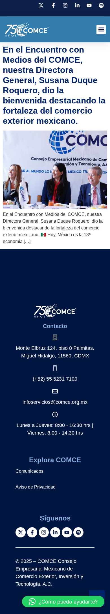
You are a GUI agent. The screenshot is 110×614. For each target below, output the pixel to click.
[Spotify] (78, 532)
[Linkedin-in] (55, 532)
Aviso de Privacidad (36, 487)
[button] (101, 29)
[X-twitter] (21, 532)
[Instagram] (44, 532)
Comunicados (29, 471)
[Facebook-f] (32, 532)
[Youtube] (67, 532)
